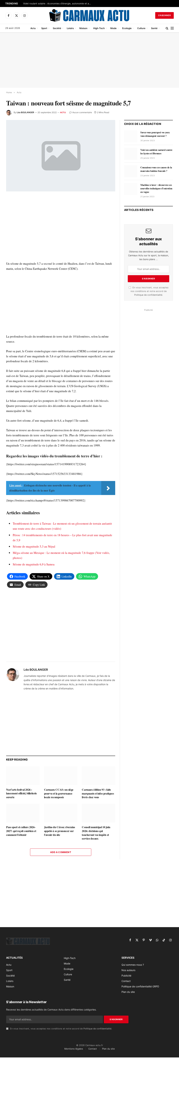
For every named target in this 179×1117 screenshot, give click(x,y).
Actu (33, 28)
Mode (113, 28)
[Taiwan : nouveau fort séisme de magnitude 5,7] (60, 155)
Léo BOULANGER (25, 112)
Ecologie (127, 28)
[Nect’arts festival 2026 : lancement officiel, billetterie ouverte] (23, 775)
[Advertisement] (89, 60)
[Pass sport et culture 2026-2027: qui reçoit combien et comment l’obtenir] (23, 813)
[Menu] (172, 28)
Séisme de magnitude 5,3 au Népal (34, 546)
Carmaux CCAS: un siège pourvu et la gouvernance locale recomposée (58, 793)
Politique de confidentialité (148, 295)
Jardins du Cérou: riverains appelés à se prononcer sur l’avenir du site (59, 831)
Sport (44, 28)
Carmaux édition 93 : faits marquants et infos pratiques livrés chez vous (98, 793)
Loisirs (70, 28)
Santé (154, 28)
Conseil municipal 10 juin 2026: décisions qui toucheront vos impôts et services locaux (96, 832)
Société (57, 28)
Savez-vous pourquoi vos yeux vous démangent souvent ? (155, 134)
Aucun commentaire (82, 112)
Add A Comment (60, 852)
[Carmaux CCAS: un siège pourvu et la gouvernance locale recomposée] (60, 775)
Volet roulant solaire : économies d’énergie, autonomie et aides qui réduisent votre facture (58, 3)
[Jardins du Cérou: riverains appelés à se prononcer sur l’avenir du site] (60, 813)
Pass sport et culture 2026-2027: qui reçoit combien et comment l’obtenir (21, 831)
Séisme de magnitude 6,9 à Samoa (34, 564)
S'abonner (164, 15)
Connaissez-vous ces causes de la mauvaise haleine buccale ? (156, 169)
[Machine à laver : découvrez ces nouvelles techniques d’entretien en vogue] (130, 189)
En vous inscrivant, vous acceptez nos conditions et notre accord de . (150, 291)
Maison (83, 28)
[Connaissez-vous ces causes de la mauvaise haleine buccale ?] (130, 171)
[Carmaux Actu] (89, 15)
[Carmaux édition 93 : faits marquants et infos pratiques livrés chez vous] (98, 775)
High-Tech (99, 28)
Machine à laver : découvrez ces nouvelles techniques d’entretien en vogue (156, 188)
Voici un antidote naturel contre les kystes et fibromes (156, 151)
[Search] (167, 28)
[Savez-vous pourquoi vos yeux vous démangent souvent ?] (130, 136)
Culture (141, 28)
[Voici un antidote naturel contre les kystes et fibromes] (130, 154)
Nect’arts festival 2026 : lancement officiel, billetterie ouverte (21, 793)
